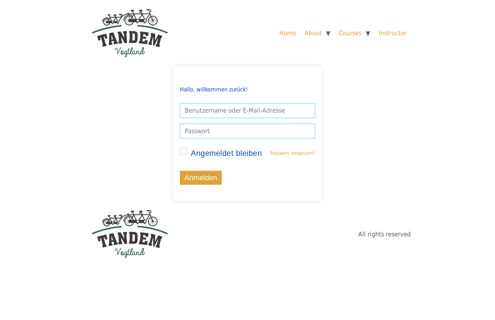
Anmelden (200, 178)
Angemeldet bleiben (226, 153)
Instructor (392, 33)
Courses (350, 33)
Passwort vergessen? (292, 153)
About (313, 33)
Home (287, 33)
